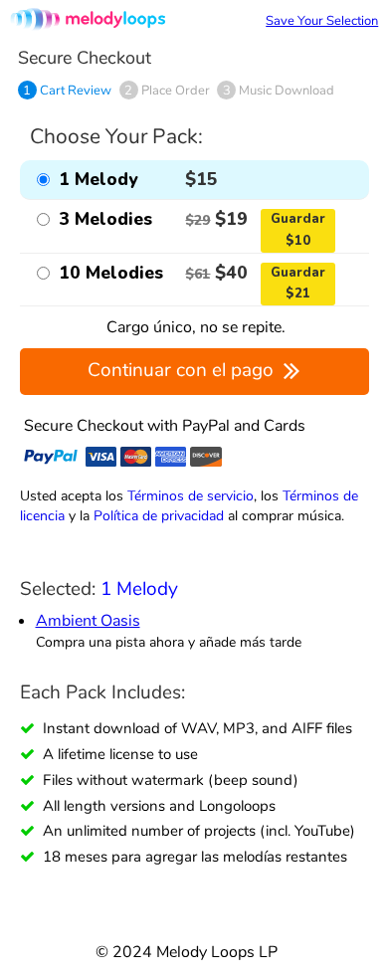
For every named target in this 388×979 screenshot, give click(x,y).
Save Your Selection (322, 21)
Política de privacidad (159, 515)
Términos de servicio (190, 495)
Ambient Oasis (88, 621)
